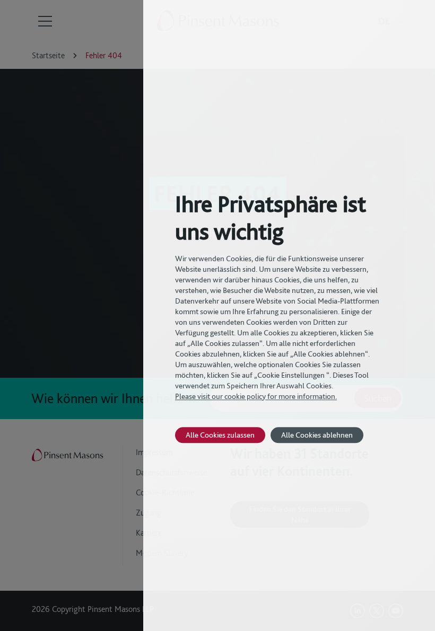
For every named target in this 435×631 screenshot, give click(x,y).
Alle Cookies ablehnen (317, 434)
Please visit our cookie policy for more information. (256, 396)
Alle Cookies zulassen (220, 434)
